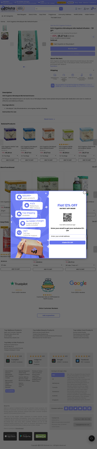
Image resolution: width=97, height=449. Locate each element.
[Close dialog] (84, 192)
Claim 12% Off (67, 242)
